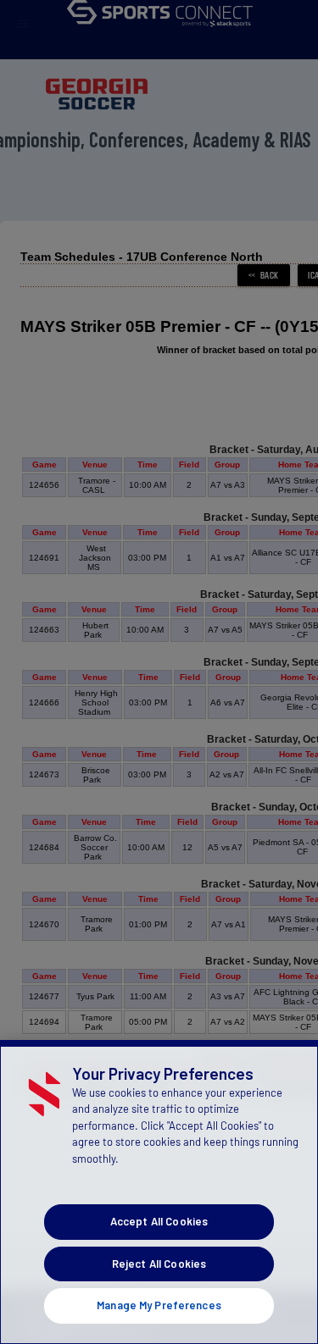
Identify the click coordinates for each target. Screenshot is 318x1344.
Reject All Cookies (159, 1263)
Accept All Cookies (159, 1221)
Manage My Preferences (159, 1305)
